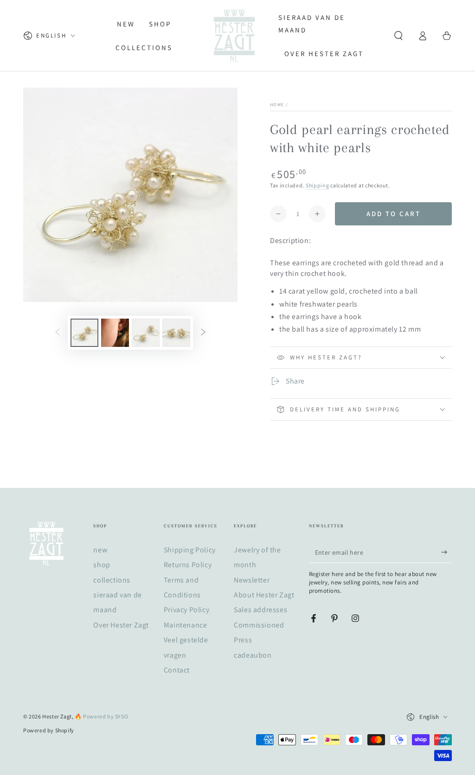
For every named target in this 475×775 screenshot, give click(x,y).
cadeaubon (252, 655)
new (100, 550)
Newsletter (252, 580)
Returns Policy (188, 565)
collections (111, 580)
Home (277, 105)
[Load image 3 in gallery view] (146, 333)
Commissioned (259, 625)
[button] (398, 36)
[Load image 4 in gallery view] (176, 333)
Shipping (317, 185)
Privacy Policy (186, 610)
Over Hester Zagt (121, 625)
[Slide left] (57, 333)
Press (243, 640)
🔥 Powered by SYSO (101, 716)
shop (101, 565)
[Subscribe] (446, 552)
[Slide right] (203, 333)
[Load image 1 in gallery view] (84, 333)
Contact (177, 670)
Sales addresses (260, 610)
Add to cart (393, 213)
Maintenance (185, 625)
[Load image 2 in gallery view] (115, 333)
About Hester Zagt (264, 595)
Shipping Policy (190, 550)
